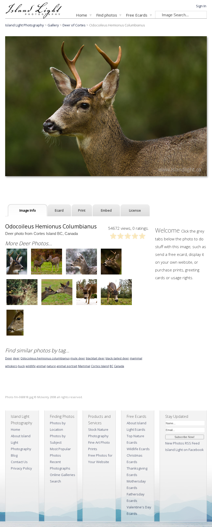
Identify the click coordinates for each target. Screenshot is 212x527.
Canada (119, 366)
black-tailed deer (117, 358)
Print (81, 210)
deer (16, 358)
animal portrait (67, 366)
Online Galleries (62, 474)
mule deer (77, 358)
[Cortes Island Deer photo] (16, 273)
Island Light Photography (24, 25)
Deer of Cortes (74, 25)
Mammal (84, 366)
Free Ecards (136, 15)
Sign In (201, 6)
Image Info (27, 210)
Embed (106, 210)
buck (21, 366)
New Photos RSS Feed (182, 443)
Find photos (106, 15)
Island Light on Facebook (184, 449)
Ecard (59, 210)
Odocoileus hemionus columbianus (45, 358)
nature (51, 366)
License (135, 210)
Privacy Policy (21, 468)
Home (81, 15)
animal (41, 366)
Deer (8, 358)
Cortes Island (100, 366)
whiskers (11, 366)
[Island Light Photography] (33, 16)
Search (55, 481)
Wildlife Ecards (138, 449)
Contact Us (19, 461)
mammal (136, 358)
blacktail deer (95, 358)
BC (111, 366)
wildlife (31, 366)
